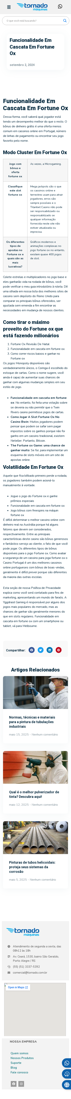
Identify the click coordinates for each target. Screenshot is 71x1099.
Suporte (16, 1063)
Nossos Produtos (22, 1058)
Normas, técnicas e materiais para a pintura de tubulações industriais (32, 721)
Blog (14, 1068)
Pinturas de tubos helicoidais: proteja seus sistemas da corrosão (32, 867)
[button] (32, 650)
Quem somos (19, 1053)
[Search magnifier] (65, 20)
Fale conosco (19, 1072)
